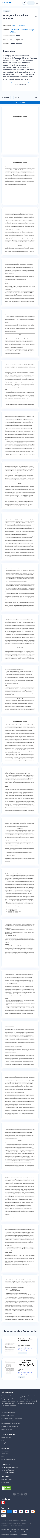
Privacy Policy (5, 1529)
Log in (31, 3)
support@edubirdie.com (8, 1405)
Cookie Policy (23, 1534)
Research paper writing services (10, 1424)
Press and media (6, 1479)
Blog (2, 1440)
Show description (21, 84)
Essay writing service (7, 1415)
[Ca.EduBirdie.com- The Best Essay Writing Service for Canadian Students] (3, 1503)
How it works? (5, 1451)
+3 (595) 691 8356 (9, 1470)
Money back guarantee (8, 1459)
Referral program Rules (20, 1532)
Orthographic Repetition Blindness (15, 17)
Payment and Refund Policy (9, 1534)
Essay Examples (6, 1437)
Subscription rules (6, 1532)
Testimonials (5, 1454)
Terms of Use (15, 1529)
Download (21, 102)
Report (6, 97)
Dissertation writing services (9, 1426)
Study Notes (5, 1443)
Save (36, 97)
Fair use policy (25, 1529)
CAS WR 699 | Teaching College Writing (22, 30)
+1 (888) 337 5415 (9, 1472)
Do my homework (6, 1429)
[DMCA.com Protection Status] (20, 1487)
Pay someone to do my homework (11, 1418)
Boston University (18, 26)
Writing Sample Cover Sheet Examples (25, 1340)
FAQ (2, 1456)
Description (9, 51)
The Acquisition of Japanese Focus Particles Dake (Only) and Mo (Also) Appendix (26, 1363)
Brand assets (5, 1482)
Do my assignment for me (9, 1421)
